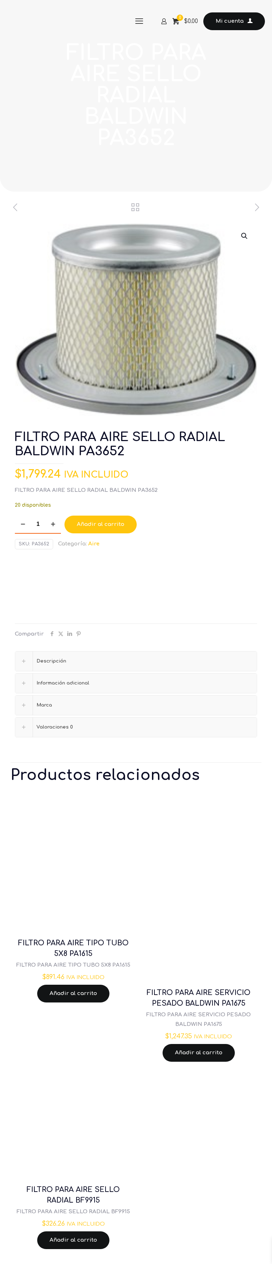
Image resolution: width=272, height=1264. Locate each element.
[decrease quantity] (23, 524)
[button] (245, 236)
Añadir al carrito (100, 524)
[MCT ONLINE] (60, 21)
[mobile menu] (139, 21)
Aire (94, 544)
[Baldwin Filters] (41, 588)
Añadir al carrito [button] (73, 993)
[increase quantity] (53, 524)
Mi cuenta (230, 21)
